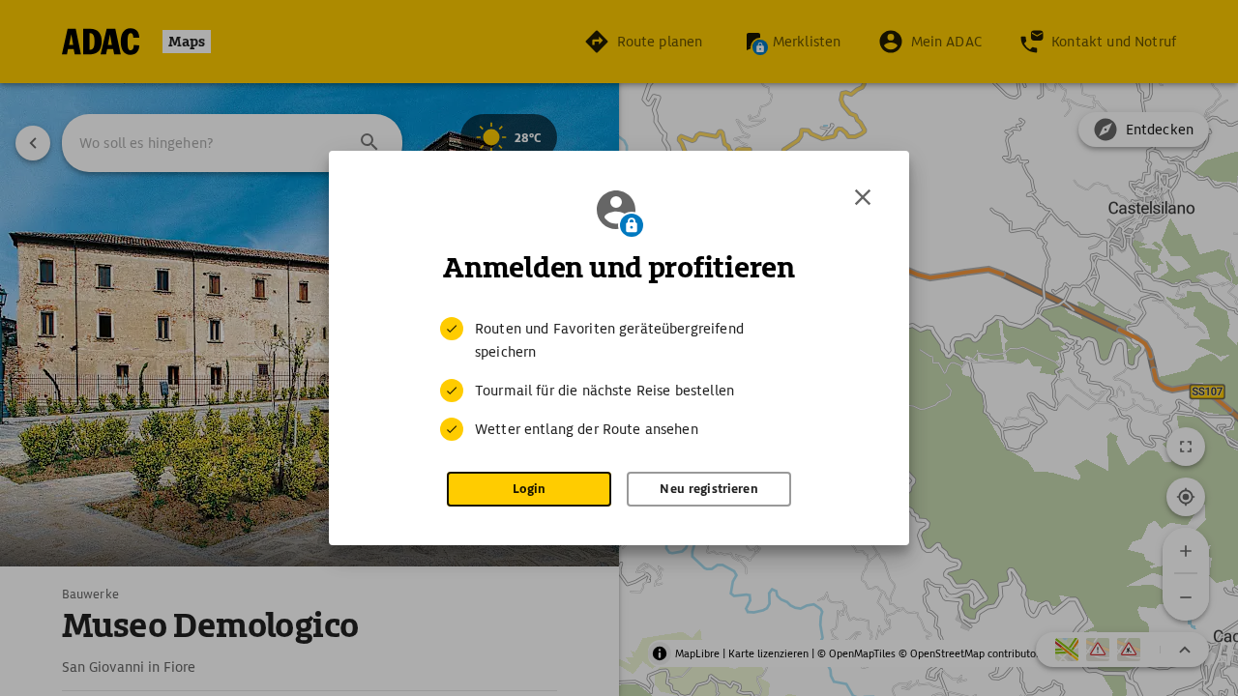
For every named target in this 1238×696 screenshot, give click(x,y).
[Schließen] (863, 197)
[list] (619, 379)
